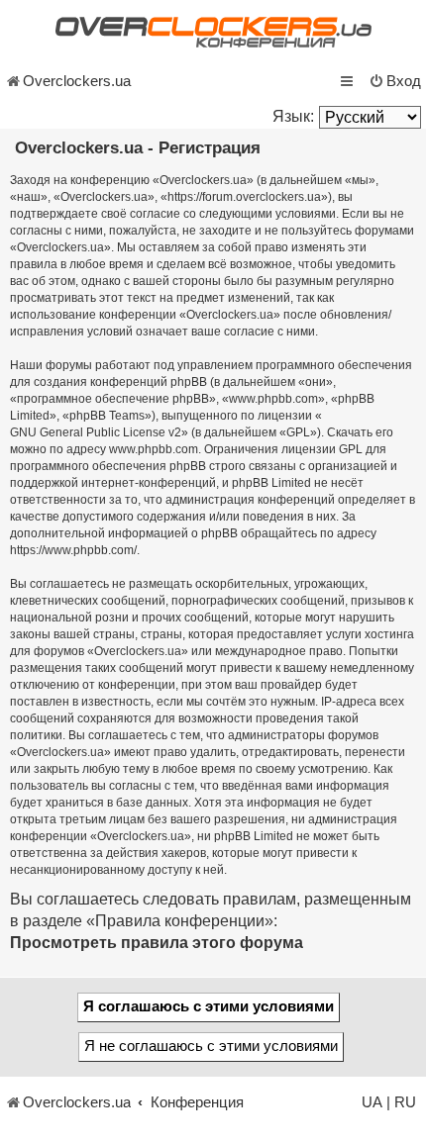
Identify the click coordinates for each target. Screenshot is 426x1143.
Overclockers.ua (77, 81)
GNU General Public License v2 (95, 432)
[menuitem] (395, 81)
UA (372, 1102)
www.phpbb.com (153, 449)
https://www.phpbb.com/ (73, 550)
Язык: (293, 116)
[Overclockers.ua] (213, 32)
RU (405, 1102)
